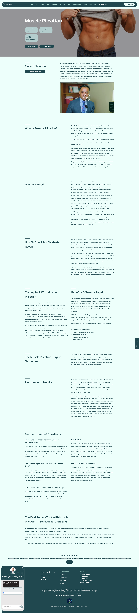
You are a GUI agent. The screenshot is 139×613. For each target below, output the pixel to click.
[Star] (42, 577)
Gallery (95, 4)
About (32, 4)
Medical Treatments (77, 4)
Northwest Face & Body (13, 558)
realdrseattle (84, 606)
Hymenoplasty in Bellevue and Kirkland (92, 558)
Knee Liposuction (24, 558)
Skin (69, 4)
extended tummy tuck (31, 333)
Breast (42, 4)
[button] (86, 98)
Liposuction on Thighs (34, 558)
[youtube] (45, 579)
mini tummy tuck (42, 330)
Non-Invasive (62, 4)
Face (37, 4)
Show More (69, 561)
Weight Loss (54, 4)
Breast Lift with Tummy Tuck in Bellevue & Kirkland (60, 558)
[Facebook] (41, 579)
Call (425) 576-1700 (103, 4)
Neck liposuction (44, 558)
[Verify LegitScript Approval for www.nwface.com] (69, 603)
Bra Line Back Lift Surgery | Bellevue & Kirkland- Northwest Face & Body (116, 558)
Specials (86, 4)
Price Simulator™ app (102, 543)
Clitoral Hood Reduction (77, 558)
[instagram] (43, 579)
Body (48, 4)
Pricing (90, 4)
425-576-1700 (72, 543)
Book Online (132, 609)
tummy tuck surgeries (69, 63)
